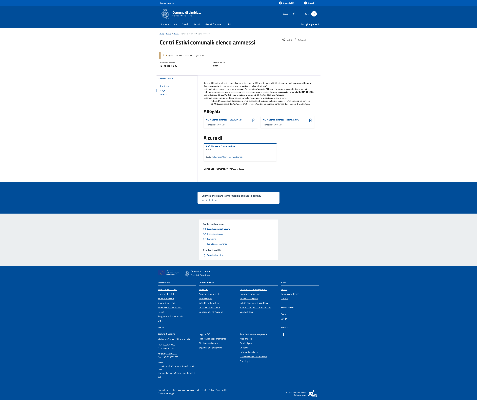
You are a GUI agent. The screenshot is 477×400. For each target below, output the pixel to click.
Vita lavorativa (246, 312)
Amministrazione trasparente (253, 334)
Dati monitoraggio (166, 393)
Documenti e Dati (166, 294)
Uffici (228, 24)
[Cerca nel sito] (314, 14)
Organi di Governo (166, 303)
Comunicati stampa (290, 294)
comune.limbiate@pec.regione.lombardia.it (177, 374)
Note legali (245, 361)
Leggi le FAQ (204, 334)
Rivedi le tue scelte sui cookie (171, 390)
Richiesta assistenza (208, 343)
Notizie (284, 298)
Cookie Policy (208, 390)
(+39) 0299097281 (170, 357)
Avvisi (284, 289)
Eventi (284, 314)
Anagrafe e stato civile (209, 294)
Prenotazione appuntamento (212, 338)
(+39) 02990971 (169, 353)
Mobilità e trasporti (249, 298)
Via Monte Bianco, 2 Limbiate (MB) (174, 339)
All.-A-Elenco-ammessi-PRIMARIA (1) (281, 119)
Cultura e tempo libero (209, 307)
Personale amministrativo (170, 307)
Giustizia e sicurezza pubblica (253, 289)
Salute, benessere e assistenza (254, 303)
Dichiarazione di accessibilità (253, 356)
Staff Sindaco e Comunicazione (220, 146)
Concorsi (244, 347)
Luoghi (284, 318)
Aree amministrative (167, 289)
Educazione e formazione (211, 312)
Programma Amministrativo (171, 316)
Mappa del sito (193, 390)
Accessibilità (221, 390)
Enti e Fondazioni (166, 298)
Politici (161, 312)
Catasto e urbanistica (209, 303)
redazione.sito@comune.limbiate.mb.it (176, 366)
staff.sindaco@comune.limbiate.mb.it (227, 156)
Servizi (196, 24)
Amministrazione (169, 24)
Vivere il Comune (213, 24)
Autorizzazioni (205, 298)
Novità (185, 24)
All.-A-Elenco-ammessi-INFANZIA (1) (224, 119)
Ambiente (203, 289)
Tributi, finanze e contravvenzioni (255, 307)
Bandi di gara (246, 343)
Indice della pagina (166, 79)
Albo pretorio (246, 338)
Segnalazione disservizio (210, 347)
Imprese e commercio (250, 294)
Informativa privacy (249, 352)
